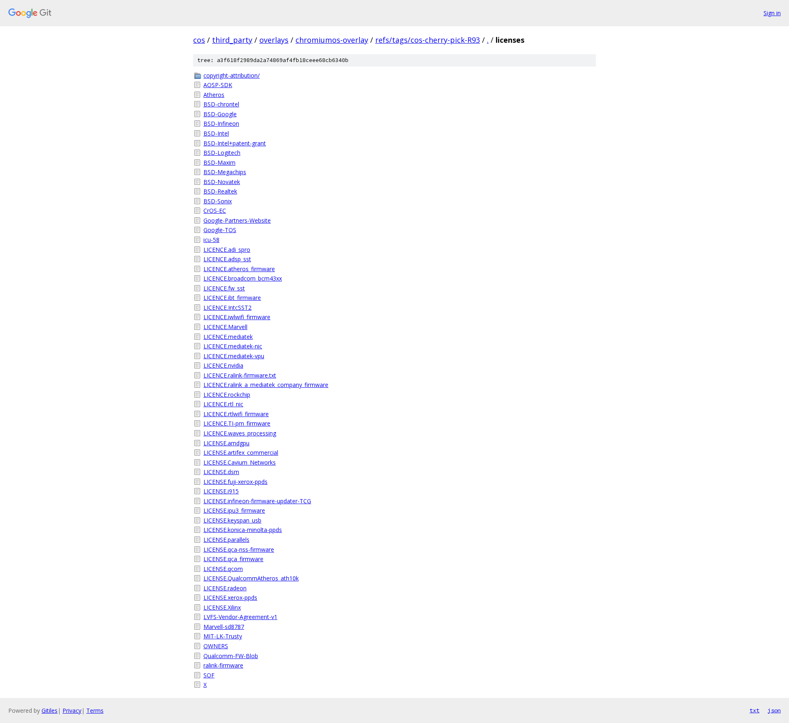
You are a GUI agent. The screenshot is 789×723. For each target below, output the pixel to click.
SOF (209, 675)
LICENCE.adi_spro (226, 249)
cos (199, 40)
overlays (273, 40)
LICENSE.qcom (223, 569)
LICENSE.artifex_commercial (240, 452)
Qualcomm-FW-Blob (230, 656)
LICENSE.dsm (221, 472)
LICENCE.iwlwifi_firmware (236, 317)
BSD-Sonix (217, 201)
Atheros (213, 95)
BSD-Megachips (224, 172)
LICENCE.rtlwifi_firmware (236, 414)
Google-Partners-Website (237, 220)
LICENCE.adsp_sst (227, 259)
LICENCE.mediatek (228, 337)
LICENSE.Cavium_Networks (239, 462)
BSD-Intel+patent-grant (234, 143)
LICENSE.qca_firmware (233, 559)
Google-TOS (219, 230)
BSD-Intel (216, 133)
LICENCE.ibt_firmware (232, 298)
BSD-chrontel (221, 104)
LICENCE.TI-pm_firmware (236, 423)
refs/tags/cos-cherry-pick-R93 (427, 40)
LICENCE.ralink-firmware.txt (239, 375)
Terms (95, 710)
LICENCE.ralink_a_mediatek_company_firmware (265, 385)
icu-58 (211, 240)
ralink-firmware (223, 665)
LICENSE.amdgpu (226, 443)
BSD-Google (220, 114)
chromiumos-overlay (331, 40)
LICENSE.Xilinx (222, 607)
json (774, 710)
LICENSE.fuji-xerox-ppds (235, 482)
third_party (232, 40)
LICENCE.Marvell (225, 327)
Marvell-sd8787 (223, 627)
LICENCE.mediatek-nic (232, 346)
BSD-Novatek (221, 182)
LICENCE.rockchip (226, 394)
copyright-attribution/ (231, 75)
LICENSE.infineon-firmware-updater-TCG (257, 501)
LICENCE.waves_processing (239, 433)
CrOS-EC (214, 210)
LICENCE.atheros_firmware (239, 269)
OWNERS (215, 646)
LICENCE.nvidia (223, 365)
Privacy (71, 710)
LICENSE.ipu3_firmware (234, 510)
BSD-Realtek (220, 191)
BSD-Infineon (221, 123)
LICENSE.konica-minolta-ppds (242, 530)
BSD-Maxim (219, 162)
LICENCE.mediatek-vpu (233, 356)
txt (754, 710)
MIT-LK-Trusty (222, 636)
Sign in (772, 13)
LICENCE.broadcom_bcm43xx (242, 278)
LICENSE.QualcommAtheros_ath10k (251, 578)
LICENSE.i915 (221, 491)
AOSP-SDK (217, 85)
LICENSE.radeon (225, 588)
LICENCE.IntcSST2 (227, 307)
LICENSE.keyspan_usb (232, 520)
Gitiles (50, 710)
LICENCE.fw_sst (224, 288)
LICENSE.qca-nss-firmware (238, 549)
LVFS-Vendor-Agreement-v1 (240, 617)
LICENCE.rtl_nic (223, 404)
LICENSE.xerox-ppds (230, 597)
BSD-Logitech (221, 153)
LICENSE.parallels (226, 539)
